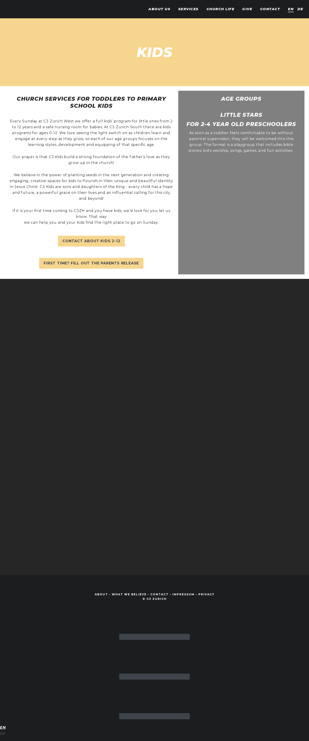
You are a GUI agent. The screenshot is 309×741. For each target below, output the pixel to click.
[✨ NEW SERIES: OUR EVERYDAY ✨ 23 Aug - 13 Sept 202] (180, 426)
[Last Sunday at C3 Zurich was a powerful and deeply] (284, 420)
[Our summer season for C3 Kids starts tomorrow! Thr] (232, 396)
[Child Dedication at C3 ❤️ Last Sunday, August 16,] (76, 364)
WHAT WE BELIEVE (129, 594)
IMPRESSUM (183, 594)
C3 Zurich (19, 9)
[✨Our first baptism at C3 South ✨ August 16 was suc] (25, 355)
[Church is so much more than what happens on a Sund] (128, 387)
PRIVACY (206, 594)
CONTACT (159, 594)
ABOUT (101, 594)
